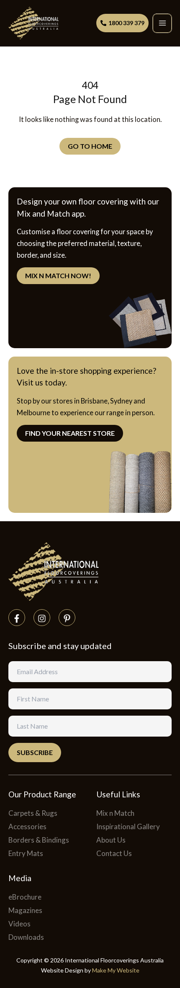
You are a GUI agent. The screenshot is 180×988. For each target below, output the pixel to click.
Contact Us (114, 853)
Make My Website (115, 970)
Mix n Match (115, 813)
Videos (19, 923)
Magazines (25, 910)
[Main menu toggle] (162, 23)
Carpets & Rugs (32, 813)
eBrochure (24, 896)
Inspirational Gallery (128, 826)
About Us (111, 839)
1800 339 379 (126, 22)
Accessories (27, 826)
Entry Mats (25, 853)
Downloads (26, 937)
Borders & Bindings (38, 839)
